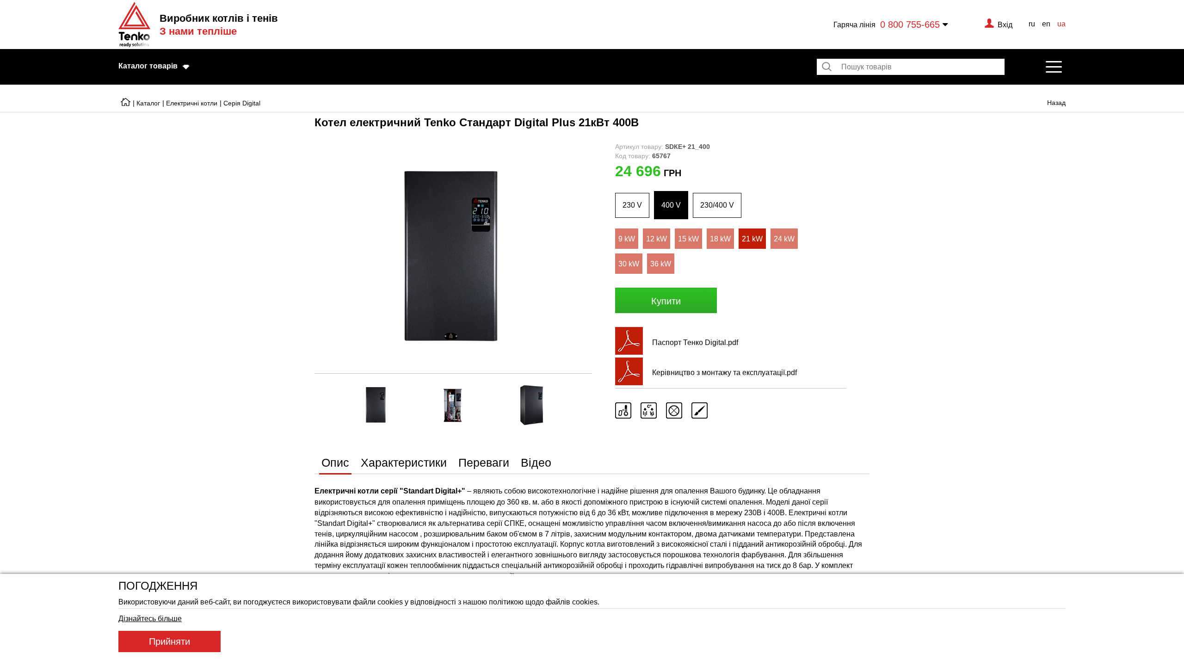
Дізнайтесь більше (150, 618)
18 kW (720, 238)
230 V (632, 205)
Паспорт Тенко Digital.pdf (695, 342)
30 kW (628, 263)
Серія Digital (241, 103)
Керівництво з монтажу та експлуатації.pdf (724, 372)
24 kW (784, 238)
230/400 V (717, 205)
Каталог (148, 103)
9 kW (626, 238)
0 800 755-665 (910, 24)
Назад (1056, 102)
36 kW (660, 263)
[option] (453, 257)
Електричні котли (191, 103)
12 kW (656, 238)
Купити (666, 301)
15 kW (688, 238)
